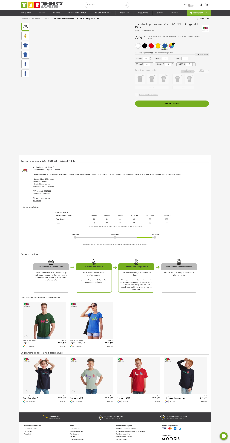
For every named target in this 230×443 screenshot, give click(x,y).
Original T (50, 167)
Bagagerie (124, 13)
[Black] (144, 46)
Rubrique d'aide (75, 428)
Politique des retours (76, 439)
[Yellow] (158, 46)
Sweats (56, 13)
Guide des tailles (202, 54)
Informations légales (124, 425)
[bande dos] (177, 79)
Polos (42, 13)
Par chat (72, 436)
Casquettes (143, 13)
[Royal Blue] (165, 46)
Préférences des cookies (124, 436)
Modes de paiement (170, 425)
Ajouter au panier (172, 103)
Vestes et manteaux (77, 13)
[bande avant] (152, 79)
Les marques (28, 431)
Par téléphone (74, 434)
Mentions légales (121, 439)
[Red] (151, 46)
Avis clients (28, 434)
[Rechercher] (126, 5)
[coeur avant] (140, 79)
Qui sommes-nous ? (30, 428)
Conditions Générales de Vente (126, 428)
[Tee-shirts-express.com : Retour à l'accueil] (42, 5)
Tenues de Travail (103, 13)
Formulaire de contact (77, 431)
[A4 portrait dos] (189, 79)
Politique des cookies (123, 434)
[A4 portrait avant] (164, 79)
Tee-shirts (26, 13)
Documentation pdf (42, 198)
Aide (72, 425)
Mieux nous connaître (32, 425)
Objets (160, 13)
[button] (224, 436)
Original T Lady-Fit (53, 169)
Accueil (24, 18)
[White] (138, 46)
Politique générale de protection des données (130, 431)
